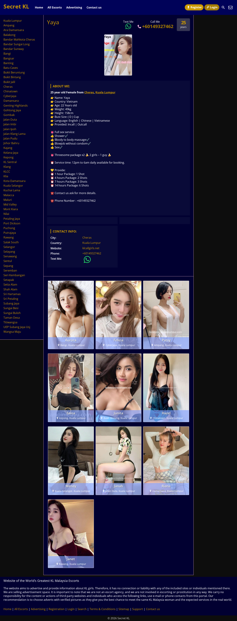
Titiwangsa (10, 322)
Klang (7, 167)
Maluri (7, 200)
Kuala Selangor (13, 185)
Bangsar (8, 58)
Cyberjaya (9, 96)
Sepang (8, 266)
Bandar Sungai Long (16, 44)
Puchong (9, 228)
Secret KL (16, 6)
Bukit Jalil (9, 82)
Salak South (11, 242)
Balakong (9, 35)
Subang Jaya (11, 303)
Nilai (6, 214)
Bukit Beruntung (14, 72)
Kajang (7, 148)
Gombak (9, 115)
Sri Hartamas (12, 294)
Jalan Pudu (10, 138)
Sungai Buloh (12, 313)
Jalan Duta (10, 119)
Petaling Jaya (11, 219)
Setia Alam (10, 284)
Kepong (8, 157)
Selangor (9, 247)
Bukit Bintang (12, 77)
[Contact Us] (230, 7)
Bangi (7, 53)
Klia (5, 176)
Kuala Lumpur (105, 92)
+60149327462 (157, 26)
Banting (8, 63)
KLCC (6, 171)
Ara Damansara (13, 30)
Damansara (11, 101)
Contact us (94, 7)
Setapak (8, 280)
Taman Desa (11, 318)
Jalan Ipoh (9, 129)
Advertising (74, 7)
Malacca (8, 195)
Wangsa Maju (12, 332)
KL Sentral (10, 162)
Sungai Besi (10, 308)
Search (82, 609)
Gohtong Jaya (12, 110)
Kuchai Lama (11, 190)
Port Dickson (11, 223)
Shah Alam (10, 289)
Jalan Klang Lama (14, 134)
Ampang (8, 25)
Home (39, 7)
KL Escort (56, 207)
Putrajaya (9, 233)
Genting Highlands (15, 105)
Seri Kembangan (14, 275)
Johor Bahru (11, 143)
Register (196, 7)
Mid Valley (10, 204)
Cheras (89, 92)
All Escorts (55, 7)
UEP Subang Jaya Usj (16, 327)
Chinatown (10, 91)
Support (137, 609)
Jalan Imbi (9, 124)
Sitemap (123, 609)
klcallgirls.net (90, 248)
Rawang (8, 237)
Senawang (10, 256)
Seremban (10, 270)
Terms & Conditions (103, 609)
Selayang (9, 251)
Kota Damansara (14, 181)
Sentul (7, 261)
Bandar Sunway (13, 49)
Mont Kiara (10, 209)
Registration (57, 609)
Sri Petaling (10, 299)
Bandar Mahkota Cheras (19, 39)
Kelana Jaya (10, 153)
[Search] (223, 7)
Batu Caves (10, 68)
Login (214, 7)
